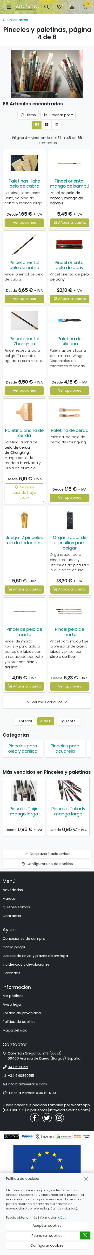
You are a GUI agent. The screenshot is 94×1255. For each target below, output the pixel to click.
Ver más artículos (47, 702)
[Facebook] (35, 1117)
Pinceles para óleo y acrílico (22, 748)
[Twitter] (47, 1117)
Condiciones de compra (24, 938)
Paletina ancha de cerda (24, 433)
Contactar (12, 915)
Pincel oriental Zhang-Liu (24, 341)
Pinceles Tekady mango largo (68, 811)
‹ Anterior (24, 721)
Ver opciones (24, 222)
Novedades (13, 890)
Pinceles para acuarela (65, 748)
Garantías (11, 973)
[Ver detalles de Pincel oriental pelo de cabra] (24, 244)
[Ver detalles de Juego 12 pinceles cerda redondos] (24, 520)
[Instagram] (59, 1117)
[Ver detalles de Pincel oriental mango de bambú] (69, 163)
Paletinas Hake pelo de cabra (24, 183)
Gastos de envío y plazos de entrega (35, 955)
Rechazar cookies (47, 1235)
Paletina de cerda (69, 430)
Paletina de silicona (69, 341)
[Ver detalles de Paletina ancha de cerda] (24, 412)
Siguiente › (69, 721)
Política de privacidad (22, 1013)
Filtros (30, 115)
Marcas (9, 898)
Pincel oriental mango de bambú (69, 183)
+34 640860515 (21, 1075)
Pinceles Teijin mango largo (24, 811)
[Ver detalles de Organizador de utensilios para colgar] (69, 520)
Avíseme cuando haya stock (24, 492)
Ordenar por (59, 115)
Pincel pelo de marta (69, 631)
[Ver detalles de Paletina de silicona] (69, 320)
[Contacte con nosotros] (85, 1235)
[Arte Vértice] (27, 7)
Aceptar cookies (47, 1225)
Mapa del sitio (15, 1030)
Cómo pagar (14, 947)
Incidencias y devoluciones (26, 964)
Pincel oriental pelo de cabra (24, 265)
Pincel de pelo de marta (24, 631)
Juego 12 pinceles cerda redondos (24, 540)
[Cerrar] (86, 1178)
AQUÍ (61, 1217)
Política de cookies (19, 1021)
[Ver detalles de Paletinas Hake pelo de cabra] (24, 163)
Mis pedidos (13, 995)
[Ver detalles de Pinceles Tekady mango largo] (68, 791)
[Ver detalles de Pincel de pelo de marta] (24, 611)
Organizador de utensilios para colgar (70, 542)
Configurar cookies (47, 1245)
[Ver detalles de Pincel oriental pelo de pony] (69, 244)
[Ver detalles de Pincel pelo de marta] (69, 611)
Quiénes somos (16, 907)
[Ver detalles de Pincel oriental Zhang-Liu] (24, 320)
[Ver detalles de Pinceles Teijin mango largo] (24, 791)
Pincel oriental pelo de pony (70, 265)
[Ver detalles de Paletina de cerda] (69, 412)
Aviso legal (12, 1004)
